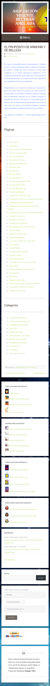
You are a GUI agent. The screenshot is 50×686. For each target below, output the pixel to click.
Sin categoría (13, 350)
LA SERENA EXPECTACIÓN (18, 325)
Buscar (7, 573)
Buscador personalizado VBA (19, 181)
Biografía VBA (14, 171)
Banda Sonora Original (17, 160)
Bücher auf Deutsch (16, 178)
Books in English (15, 174)
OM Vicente (13, 276)
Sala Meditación (14, 346)
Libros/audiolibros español (18, 252)
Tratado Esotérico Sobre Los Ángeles (22, 491)
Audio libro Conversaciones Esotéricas (22, 509)
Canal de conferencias (17, 192)
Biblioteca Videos (15, 167)
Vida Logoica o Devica (17, 353)
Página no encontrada (17, 280)
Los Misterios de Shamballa (19, 470)
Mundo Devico (14, 273)
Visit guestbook (9, 560)
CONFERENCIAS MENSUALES (19, 321)
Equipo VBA (31, 54)
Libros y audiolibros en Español (20, 429)
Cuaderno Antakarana (17, 216)
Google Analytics (15, 230)
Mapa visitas (13, 266)
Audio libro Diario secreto (18, 522)
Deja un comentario (12, 56)
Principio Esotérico (38, 373)
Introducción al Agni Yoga (18, 477)
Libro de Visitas (14, 248)
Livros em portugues (16, 259)
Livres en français (15, 255)
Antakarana (13, 146)
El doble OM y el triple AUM (18, 223)
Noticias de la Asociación (18, 339)
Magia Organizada (16, 332)
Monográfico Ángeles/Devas (19, 446)
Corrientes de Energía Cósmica (15, 373)
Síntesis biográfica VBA (17, 440)
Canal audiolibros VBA (17, 185)
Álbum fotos (13, 142)
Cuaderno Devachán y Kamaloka (20, 405)
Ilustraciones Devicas (16, 412)
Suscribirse (11, 617)
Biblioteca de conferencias (18, 163)
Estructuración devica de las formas (22, 227)
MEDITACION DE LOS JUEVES (19, 336)
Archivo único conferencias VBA (20, 149)
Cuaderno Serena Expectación (19, 399)
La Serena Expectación (17, 237)
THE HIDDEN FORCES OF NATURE (21, 287)
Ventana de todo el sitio (17, 291)
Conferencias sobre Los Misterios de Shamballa (26, 212)
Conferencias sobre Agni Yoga (20, 195)
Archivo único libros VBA (18, 153)
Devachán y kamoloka (17, 220)
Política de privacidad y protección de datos (24, 283)
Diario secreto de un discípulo (19, 484)
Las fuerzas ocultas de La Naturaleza (22, 241)
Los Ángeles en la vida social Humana (22, 262)
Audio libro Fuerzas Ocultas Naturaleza (23, 516)
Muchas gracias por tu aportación (21, 269)
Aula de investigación (16, 156)
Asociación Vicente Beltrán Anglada (25, 17)
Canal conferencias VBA (17, 188)
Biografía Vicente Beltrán (17, 318)
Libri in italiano (14, 244)
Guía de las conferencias (17, 234)
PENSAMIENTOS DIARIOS (18, 343)
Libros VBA (13, 328)
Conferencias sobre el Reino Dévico (21, 202)
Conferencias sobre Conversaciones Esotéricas (26, 199)
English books (14, 393)
